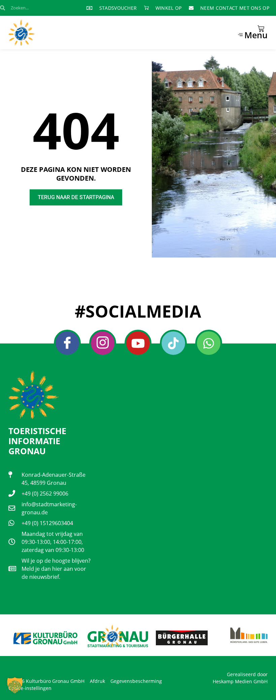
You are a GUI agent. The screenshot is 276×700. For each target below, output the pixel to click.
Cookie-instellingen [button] (29, 688)
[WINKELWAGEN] (261, 29)
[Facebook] (67, 343)
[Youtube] (138, 343)
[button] (15, 685)
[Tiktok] (173, 343)
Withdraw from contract (39, 668)
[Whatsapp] (208, 343)
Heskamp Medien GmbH (240, 681)
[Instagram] (102, 343)
